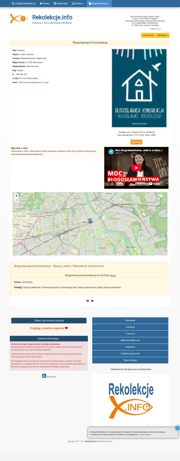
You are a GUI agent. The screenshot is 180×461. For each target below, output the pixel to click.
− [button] (16, 200)
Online (79, 3)
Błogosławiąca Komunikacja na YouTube (90, 275)
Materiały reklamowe (130, 340)
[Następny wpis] (92, 301)
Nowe (46, 3)
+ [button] (16, 196)
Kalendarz (62, 3)
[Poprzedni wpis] (87, 301)
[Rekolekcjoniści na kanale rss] (44, 377)
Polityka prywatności (130, 353)
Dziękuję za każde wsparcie (47, 328)
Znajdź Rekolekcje (25, 3)
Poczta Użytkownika (28, 78)
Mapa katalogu (130, 360)
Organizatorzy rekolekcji (143, 132)
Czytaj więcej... (145, 434)
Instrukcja (130, 327)
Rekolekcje (130, 320)
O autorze (130, 333)
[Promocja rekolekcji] (131, 400)
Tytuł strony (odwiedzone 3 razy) (33, 82)
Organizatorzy (100, 3)
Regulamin (130, 347)
